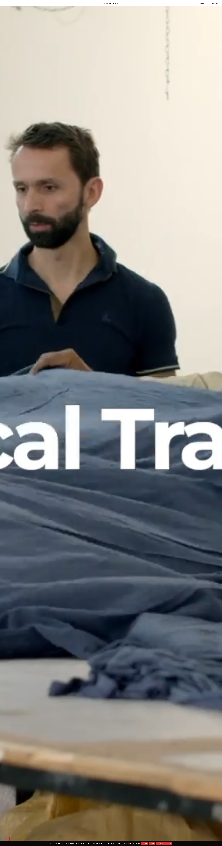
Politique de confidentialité (164, 843)
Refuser (152, 843)
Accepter (144, 843)
